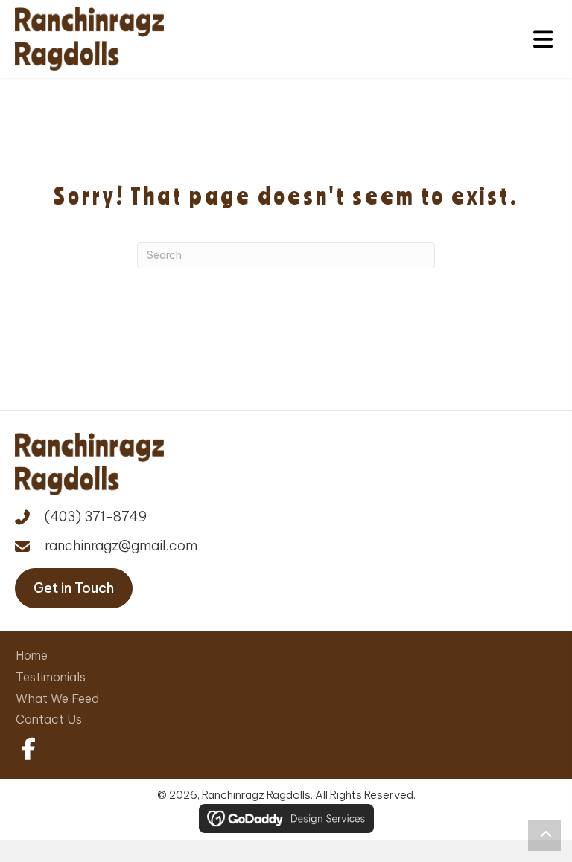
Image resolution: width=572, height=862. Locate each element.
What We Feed (57, 698)
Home (32, 655)
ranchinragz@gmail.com (121, 545)
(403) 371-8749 (96, 516)
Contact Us (49, 719)
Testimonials (51, 676)
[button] (26, 749)
